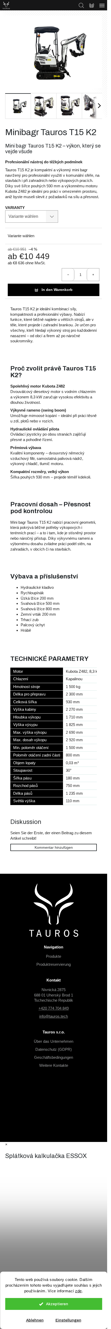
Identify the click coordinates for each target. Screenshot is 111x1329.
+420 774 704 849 (53, 1008)
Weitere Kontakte (53, 1065)
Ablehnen (35, 1320)
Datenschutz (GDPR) (53, 1049)
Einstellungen (68, 1320)
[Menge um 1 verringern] (68, 274)
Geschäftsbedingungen (53, 1057)
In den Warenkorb (57, 290)
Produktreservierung (53, 964)
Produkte (53, 956)
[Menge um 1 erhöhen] (93, 274)
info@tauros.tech (53, 1016)
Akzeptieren (57, 1304)
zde (78, 1291)
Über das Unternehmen (53, 1041)
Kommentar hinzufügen (54, 847)
